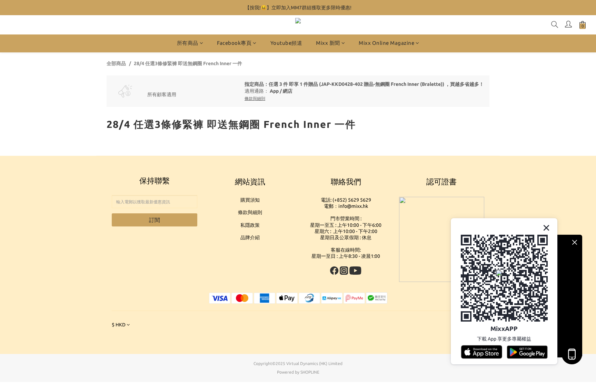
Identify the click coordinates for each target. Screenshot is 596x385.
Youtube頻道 (286, 43)
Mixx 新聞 (328, 43)
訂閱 (154, 220)
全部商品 (116, 63)
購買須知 (250, 200)
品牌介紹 (250, 237)
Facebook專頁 (234, 43)
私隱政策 (250, 225)
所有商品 (187, 43)
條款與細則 (250, 212)
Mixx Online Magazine (386, 43)
